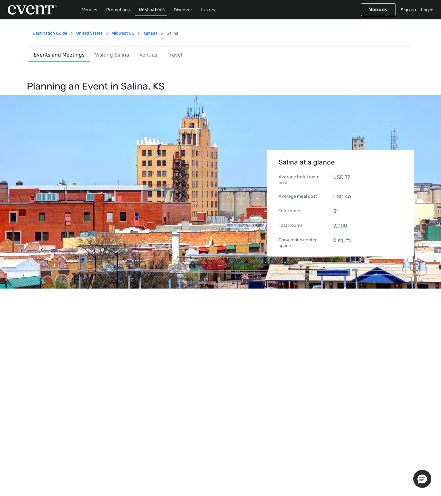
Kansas (150, 33)
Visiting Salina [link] (112, 55)
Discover (183, 10)
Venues (89, 10)
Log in (427, 10)
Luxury (208, 10)
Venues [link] (148, 55)
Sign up (408, 10)
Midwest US (123, 33)
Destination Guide (50, 33)
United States (89, 33)
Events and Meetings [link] (59, 55)
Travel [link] (175, 55)
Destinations (152, 9)
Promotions (118, 10)
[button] (422, 479)
